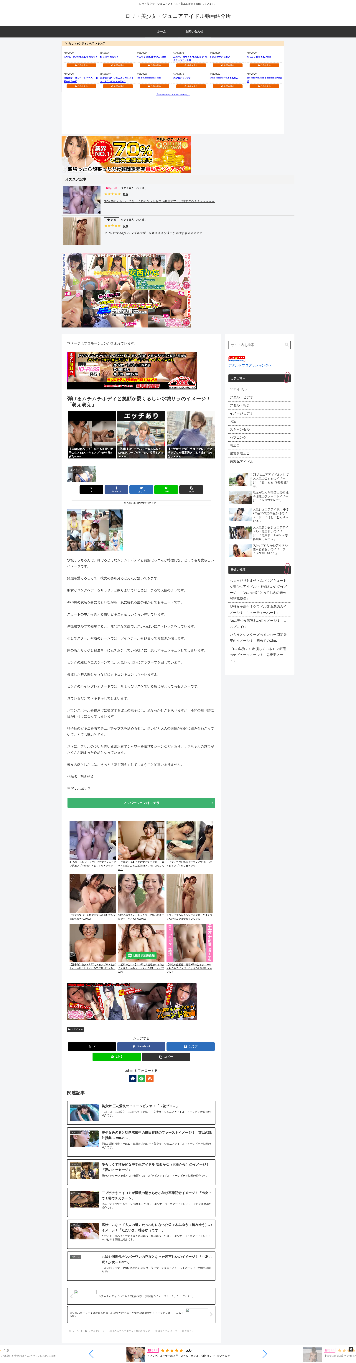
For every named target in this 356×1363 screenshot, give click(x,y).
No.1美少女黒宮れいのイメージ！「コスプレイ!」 (258, 623)
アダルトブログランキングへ (250, 365)
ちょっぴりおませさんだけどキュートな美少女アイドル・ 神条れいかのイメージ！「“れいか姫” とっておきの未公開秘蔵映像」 (258, 589)
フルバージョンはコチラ (141, 803)
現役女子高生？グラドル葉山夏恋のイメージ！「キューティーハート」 (258, 609)
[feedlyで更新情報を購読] (141, 1078)
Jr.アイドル (77, 1029)
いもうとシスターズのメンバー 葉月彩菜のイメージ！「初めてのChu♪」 (258, 638)
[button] (91, 1354)
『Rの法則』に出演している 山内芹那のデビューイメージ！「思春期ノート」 (258, 655)
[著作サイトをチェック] (132, 1078)
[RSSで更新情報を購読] (150, 1078)
